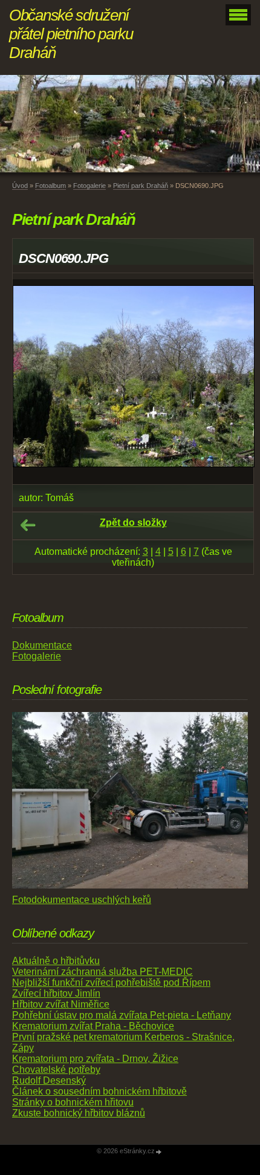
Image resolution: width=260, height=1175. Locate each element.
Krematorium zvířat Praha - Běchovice (93, 1026)
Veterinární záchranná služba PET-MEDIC (102, 971)
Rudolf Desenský (49, 1080)
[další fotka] (233, 381)
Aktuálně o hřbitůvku (56, 961)
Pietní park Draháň (140, 185)
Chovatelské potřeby (56, 1069)
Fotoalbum (50, 185)
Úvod (20, 185)
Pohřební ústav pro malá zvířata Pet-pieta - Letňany (121, 1015)
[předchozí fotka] (32, 381)
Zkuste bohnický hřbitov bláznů (78, 1113)
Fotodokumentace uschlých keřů (81, 900)
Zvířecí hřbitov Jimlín (56, 993)
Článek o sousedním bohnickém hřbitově (99, 1091)
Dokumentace (42, 645)
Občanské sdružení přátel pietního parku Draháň (71, 34)
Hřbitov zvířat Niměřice (60, 1004)
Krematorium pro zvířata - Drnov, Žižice (95, 1059)
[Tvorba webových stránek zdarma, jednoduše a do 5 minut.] (159, 1151)
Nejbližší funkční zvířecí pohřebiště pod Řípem (111, 982)
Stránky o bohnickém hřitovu (73, 1102)
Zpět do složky (133, 522)
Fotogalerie (89, 185)
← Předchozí (28, 525)
